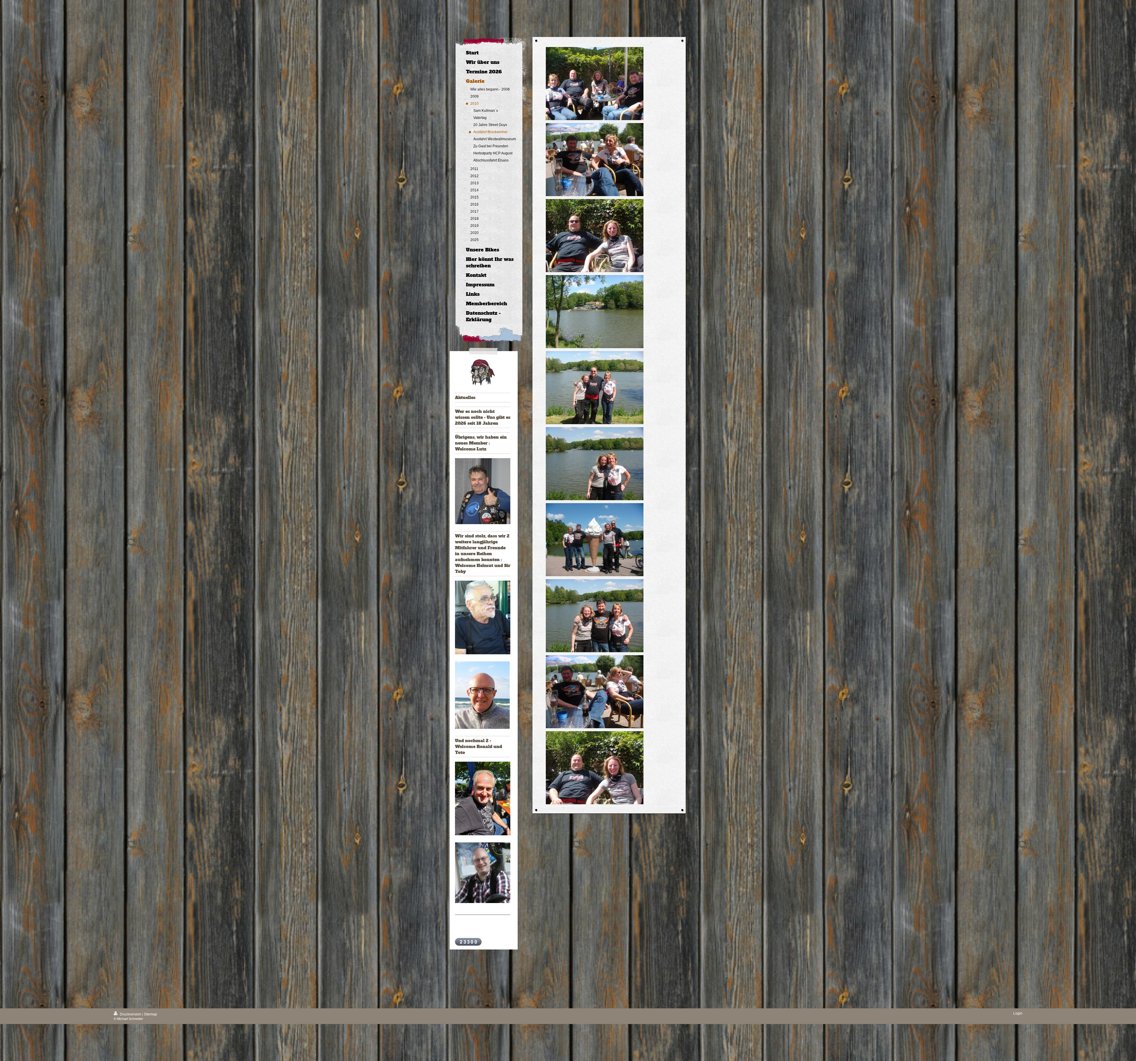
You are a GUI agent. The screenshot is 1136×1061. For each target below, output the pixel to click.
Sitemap (150, 1014)
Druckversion (130, 1014)
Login (1017, 1013)
